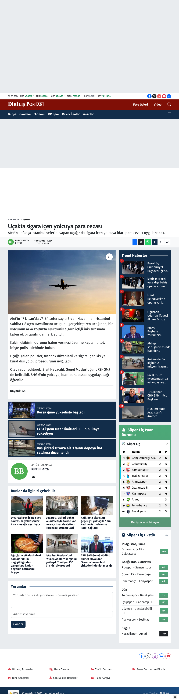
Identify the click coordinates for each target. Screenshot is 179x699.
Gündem (25, 114)
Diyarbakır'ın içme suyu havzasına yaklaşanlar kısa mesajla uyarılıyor (26, 521)
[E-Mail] (33, 477)
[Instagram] (155, 656)
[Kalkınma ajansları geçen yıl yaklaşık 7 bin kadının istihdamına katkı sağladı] (97, 505)
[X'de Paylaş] (141, 242)
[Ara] (169, 104)
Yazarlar (88, 114)
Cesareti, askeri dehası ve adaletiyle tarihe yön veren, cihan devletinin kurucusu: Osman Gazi (61, 522)
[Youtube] (168, 656)
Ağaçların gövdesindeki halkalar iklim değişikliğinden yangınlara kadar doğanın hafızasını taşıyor (26, 564)
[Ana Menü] (169, 114)
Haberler (13, 219)
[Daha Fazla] (154, 242)
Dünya (12, 114)
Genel (26, 219)
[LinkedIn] (161, 656)
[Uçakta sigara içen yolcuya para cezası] (62, 282)
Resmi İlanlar (71, 114)
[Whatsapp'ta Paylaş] (148, 242)
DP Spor (53, 114)
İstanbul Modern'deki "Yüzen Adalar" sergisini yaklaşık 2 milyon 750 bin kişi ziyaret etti (61, 560)
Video (158, 104)
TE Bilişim (165, 693)
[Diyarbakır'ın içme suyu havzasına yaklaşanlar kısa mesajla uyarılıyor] (27, 505)
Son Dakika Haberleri (65, 677)
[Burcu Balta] (19, 471)
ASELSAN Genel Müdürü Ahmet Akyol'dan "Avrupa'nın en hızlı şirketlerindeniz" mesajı (96, 560)
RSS (15, 693)
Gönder (18, 624)
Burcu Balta (40, 469)
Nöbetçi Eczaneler (22, 669)
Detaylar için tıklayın (145, 522)
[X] (148, 656)
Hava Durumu (62, 669)
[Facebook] (142, 656)
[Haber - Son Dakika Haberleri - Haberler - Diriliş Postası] (26, 104)
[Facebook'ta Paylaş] (135, 242)
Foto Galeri (140, 104)
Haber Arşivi (102, 677)
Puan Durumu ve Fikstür (151, 669)
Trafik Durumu (103, 669)
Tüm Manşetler (20, 677)
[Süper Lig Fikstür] (166, 535)
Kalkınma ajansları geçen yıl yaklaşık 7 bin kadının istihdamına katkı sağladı (96, 522)
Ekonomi (39, 114)
